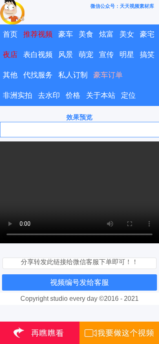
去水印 (49, 95)
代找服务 (38, 75)
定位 (128, 95)
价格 (73, 95)
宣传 (106, 55)
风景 (65, 55)
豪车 (65, 34)
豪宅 (147, 34)
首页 (10, 34)
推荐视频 (38, 34)
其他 (10, 75)
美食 (86, 34)
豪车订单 (108, 75)
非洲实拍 (17, 95)
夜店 (10, 55)
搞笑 (147, 55)
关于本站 (100, 95)
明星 (126, 55)
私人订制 (73, 75)
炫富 (106, 34)
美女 (126, 34)
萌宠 (86, 55)
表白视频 (38, 55)
